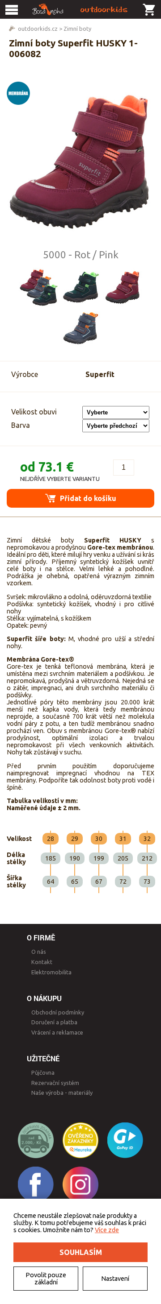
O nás (38, 951)
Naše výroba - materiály (62, 1092)
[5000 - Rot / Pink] (122, 287)
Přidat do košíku (87, 498)
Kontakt (41, 962)
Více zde (107, 1230)
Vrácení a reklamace (57, 1032)
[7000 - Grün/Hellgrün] (80, 287)
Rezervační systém (55, 1083)
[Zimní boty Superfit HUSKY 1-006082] (80, 162)
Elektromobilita (51, 972)
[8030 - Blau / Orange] (80, 327)
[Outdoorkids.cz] (80, 9)
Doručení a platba (54, 1022)
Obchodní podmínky (57, 1012)
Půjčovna (43, 1072)
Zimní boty (77, 28)
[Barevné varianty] (38, 287)
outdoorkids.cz (38, 28)
